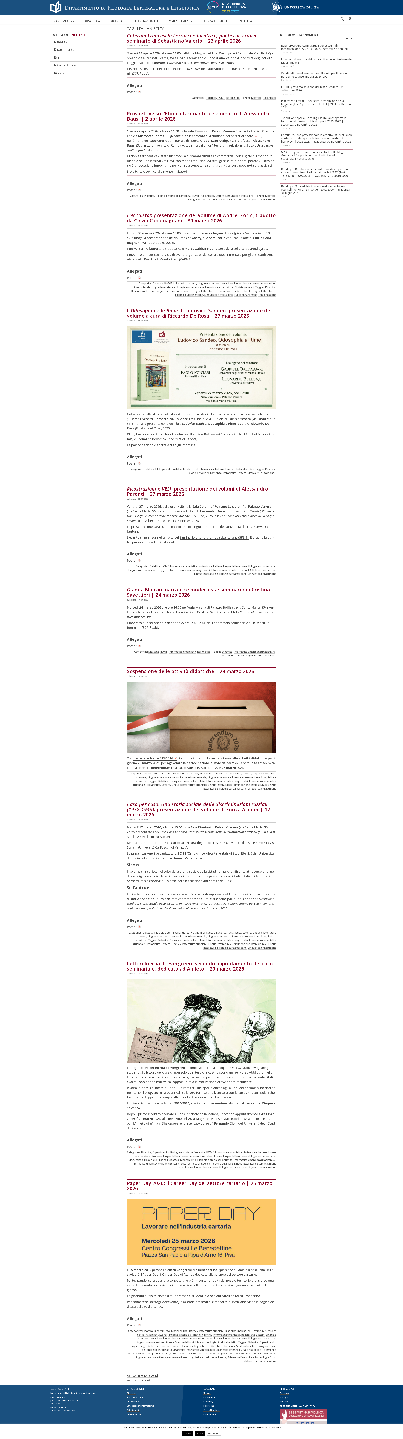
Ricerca (116, 21)
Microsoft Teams (155, 58)
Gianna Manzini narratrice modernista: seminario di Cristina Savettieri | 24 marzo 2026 (198, 592)
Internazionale (146, 21)
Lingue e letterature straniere (215, 283)
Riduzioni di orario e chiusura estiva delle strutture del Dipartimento (316, 61)
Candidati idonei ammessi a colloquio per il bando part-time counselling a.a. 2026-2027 (314, 74)
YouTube (284, 1401)
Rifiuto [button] (200, 1433)
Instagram (284, 1397)
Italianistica (233, 97)
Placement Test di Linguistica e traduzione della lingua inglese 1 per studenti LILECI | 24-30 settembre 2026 (316, 104)
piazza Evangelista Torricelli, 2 (64, 1400)
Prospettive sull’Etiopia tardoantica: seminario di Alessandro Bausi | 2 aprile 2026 (199, 116)
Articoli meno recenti (142, 1375)
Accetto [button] (187, 1433)
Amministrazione (135, 1397)
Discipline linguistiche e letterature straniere (197, 1331)
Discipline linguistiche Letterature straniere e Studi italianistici (218, 1346)
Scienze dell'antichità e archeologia (195, 1342)
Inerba (236, 1068)
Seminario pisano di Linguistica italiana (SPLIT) (214, 537)
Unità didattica (133, 1401)
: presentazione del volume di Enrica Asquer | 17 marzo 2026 (198, 809)
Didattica (92, 21)
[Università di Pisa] (295, 13)
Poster (132, 92)
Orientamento (181, 21)
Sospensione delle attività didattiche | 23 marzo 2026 (190, 671)
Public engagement (245, 294)
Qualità (245, 21)
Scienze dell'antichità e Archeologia (248, 1357)
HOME (221, 97)
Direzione (131, 1393)
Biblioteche (208, 1406)
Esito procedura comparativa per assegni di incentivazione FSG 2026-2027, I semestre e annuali (314, 47)
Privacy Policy (209, 1414)
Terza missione (216, 21)
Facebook (284, 1393)
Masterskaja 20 (256, 248)
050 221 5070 (60, 1407)
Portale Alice (209, 1397)
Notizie (78, 34)
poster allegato (242, 136)
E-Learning (208, 1401)
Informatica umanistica (183, 566)
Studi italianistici (244, 469)
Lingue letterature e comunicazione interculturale (221, 291)
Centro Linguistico (211, 1410)
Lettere (219, 196)
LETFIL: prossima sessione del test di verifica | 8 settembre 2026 (312, 88)
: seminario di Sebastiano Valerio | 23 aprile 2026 (192, 38)
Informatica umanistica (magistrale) (189, 570)
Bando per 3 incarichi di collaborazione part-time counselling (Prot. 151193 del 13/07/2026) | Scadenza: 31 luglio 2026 (315, 189)
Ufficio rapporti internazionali (140, 1406)
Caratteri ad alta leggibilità (350, 19)
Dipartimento (62, 21)
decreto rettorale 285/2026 (153, 758)
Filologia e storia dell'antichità (173, 196)
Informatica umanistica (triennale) (231, 570)
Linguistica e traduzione (239, 196)
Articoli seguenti (139, 1380)
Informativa (214, 1433)
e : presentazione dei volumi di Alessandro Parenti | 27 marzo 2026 (197, 491)
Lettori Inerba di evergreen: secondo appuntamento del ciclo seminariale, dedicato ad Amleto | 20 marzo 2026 (200, 966)
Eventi (58, 57)
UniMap (207, 1393)
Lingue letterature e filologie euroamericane (177, 287)
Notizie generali (244, 287)
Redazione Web (134, 1414)
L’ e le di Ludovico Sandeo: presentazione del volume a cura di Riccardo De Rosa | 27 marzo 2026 (199, 313)
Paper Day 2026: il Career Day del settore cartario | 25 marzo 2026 (199, 1186)
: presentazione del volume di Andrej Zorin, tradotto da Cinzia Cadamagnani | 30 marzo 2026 (201, 218)
